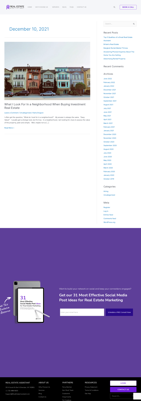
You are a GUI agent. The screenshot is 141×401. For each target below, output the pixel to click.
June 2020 (108, 157)
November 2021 (110, 93)
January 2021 (109, 131)
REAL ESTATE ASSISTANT (18, 382)
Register (107, 207)
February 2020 (109, 171)
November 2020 (110, 138)
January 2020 (109, 175)
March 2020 (108, 168)
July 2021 (107, 108)
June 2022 (108, 79)
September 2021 (110, 101)
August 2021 (108, 105)
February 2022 (109, 82)
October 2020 (109, 142)
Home (30, 7)
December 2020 (110, 134)
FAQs (72, 7)
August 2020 (108, 149)
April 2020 (108, 164)
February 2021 (109, 127)
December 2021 (110, 90)
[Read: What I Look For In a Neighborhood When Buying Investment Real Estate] (47, 71)
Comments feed (110, 218)
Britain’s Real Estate (111, 44)
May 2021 (107, 116)
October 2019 (109, 179)
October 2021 (109, 97)
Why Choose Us (41, 7)
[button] (114, 7)
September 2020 (110, 145)
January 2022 (109, 86)
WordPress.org (109, 222)
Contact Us (81, 7)
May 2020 (107, 160)
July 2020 (107, 153)
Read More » (9, 128)
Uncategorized (25, 113)
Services (55, 7)
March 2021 (108, 123)
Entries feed (108, 215)
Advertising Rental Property (114, 59)
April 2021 (107, 119)
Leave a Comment (11, 113)
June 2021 (108, 112)
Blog (64, 7)
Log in (106, 211)
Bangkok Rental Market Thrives (116, 48)
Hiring (106, 191)
